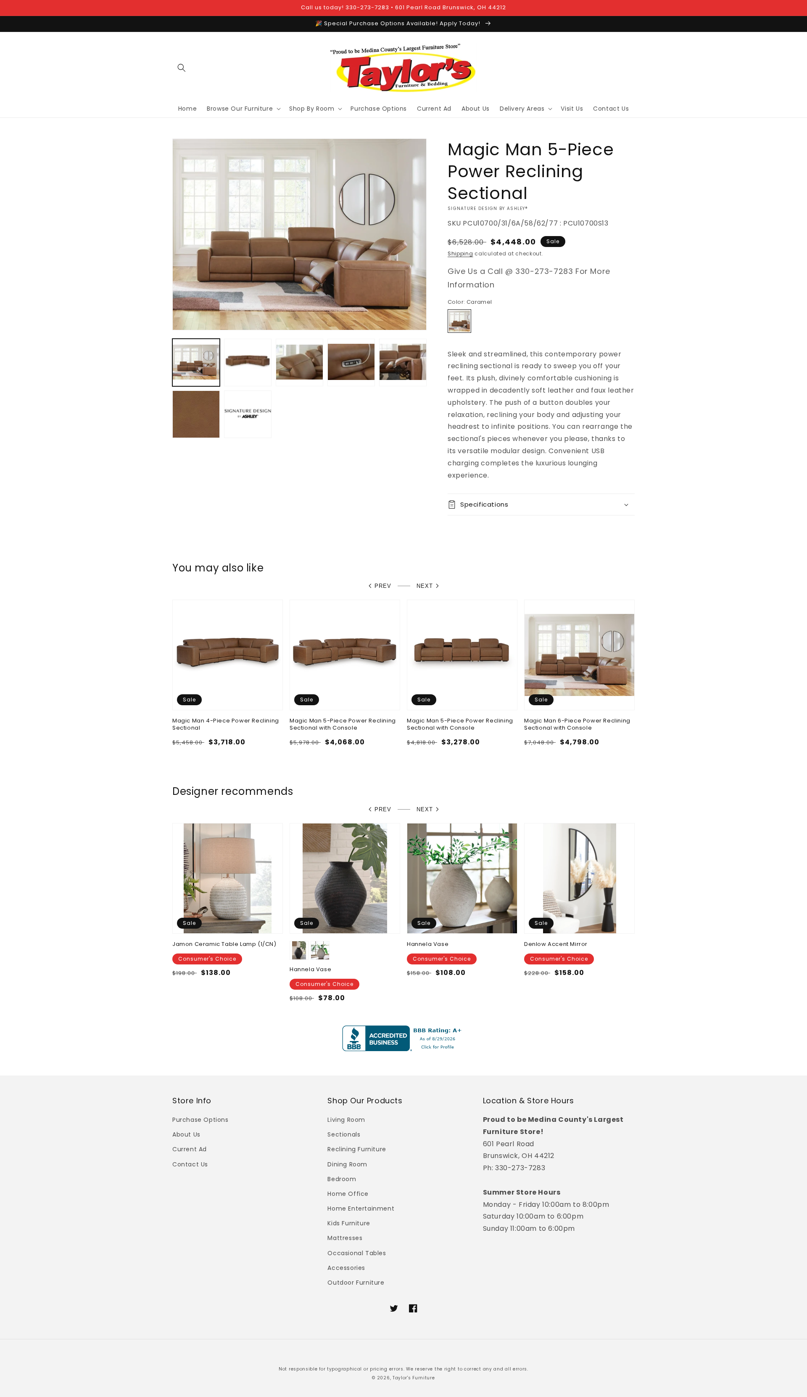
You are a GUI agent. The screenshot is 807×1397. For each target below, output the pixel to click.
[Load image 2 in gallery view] (248, 362)
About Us (186, 1134)
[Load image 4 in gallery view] (351, 362)
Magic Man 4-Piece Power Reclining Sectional (225, 724)
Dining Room (347, 1164)
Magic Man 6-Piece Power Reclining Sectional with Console (577, 724)
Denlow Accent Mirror (556, 944)
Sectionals (343, 1134)
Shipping (460, 253)
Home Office (348, 1194)
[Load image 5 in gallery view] (403, 362)
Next (425, 586)
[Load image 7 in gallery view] (248, 414)
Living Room (346, 1119)
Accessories (346, 1268)
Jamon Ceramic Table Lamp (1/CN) (224, 944)
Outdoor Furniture (355, 1282)
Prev (382, 586)
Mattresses (344, 1238)
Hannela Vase (310, 969)
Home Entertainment (360, 1208)
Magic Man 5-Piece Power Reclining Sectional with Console (343, 724)
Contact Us (190, 1164)
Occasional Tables (356, 1253)
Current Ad (189, 1149)
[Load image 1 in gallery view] (196, 362)
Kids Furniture (348, 1223)
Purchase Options (200, 1119)
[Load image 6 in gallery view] (196, 414)
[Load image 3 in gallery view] (299, 362)
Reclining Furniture (356, 1149)
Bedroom (341, 1179)
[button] (181, 67)
